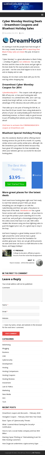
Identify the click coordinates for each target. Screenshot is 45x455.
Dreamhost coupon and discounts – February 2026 (21, 413)
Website (5, 318)
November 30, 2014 (11, 33)
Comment (6, 288)
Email (4, 311)
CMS (4, 356)
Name (4, 305)
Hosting (5, 367)
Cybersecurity (7, 360)
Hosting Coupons (8, 375)
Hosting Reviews (8, 379)
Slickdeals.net (25, 210)
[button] (41, 14)
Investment (6, 383)
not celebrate (24, 62)
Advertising (6, 345)
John (22, 33)
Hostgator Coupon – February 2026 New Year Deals (21, 417)
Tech (4, 402)
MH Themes (36, 453)
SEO (3, 398)
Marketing (6, 390)
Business (5, 352)
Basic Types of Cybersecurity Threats (16, 420)
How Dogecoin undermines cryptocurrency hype (20, 443)
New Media (6, 394)
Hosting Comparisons (10, 371)
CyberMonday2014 (9, 92)
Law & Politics (7, 387)
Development (7, 364)
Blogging (5, 348)
